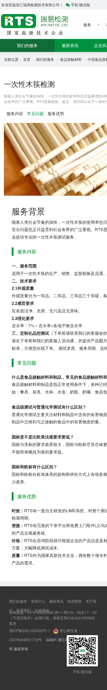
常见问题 (35, 113)
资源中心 (38, 601)
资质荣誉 (74, 601)
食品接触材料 (71, 59)
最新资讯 (70, 45)
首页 (26, 59)
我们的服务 (27, 45)
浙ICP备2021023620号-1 (29, 630)
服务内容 (14, 113)
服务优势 (56, 113)
